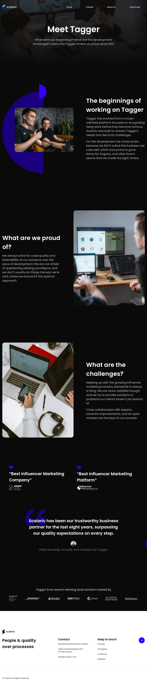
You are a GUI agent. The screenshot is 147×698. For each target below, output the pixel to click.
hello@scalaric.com (67, 657)
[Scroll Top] (142, 640)
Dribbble (101, 659)
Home (69, 7)
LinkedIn (101, 644)
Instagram (102, 649)
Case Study (134, 7)
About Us (111, 7)
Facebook (102, 654)
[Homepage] (9, 7)
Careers (89, 7)
